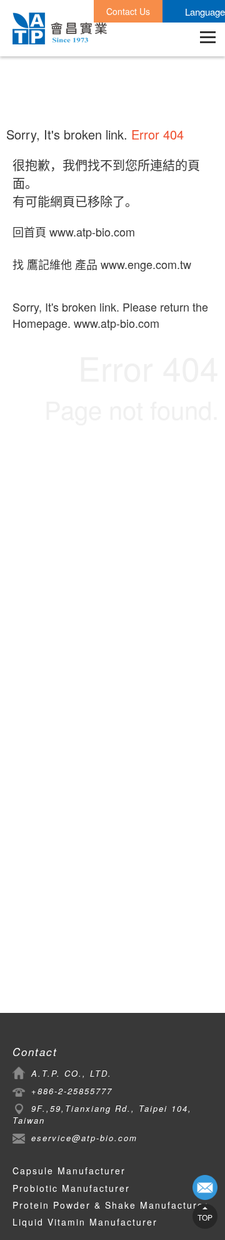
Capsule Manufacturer (69, 1170)
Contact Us (128, 11)
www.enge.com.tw (146, 264)
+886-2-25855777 (71, 1091)
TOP (205, 1217)
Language (205, 11)
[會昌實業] (59, 28)
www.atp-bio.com (92, 231)
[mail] (205, 1187)
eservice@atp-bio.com (84, 1138)
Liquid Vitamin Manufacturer (85, 1222)
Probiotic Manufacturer (71, 1188)
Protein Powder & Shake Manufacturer (110, 1205)
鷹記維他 (49, 264)
